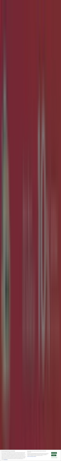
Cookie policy (6, 459)
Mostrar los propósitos (54, 457)
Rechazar (54, 455)
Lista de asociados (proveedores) (31, 456)
